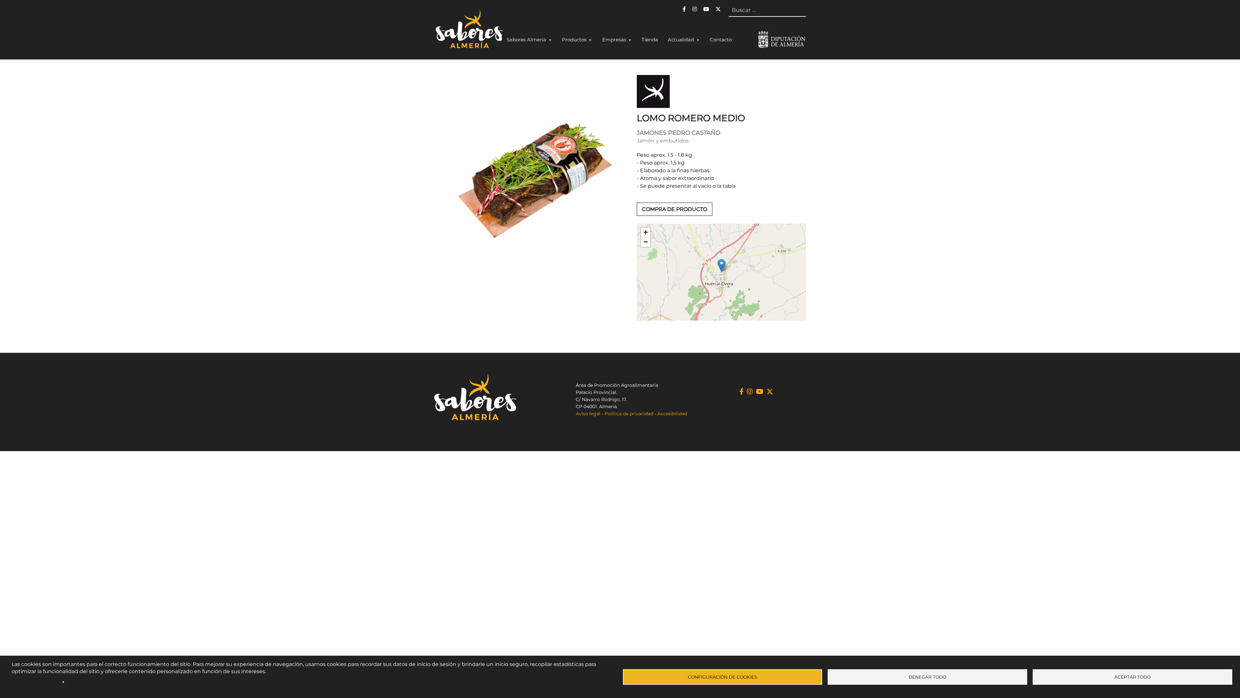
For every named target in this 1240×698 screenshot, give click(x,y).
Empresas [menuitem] (611, 41)
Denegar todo (927, 677)
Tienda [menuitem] (650, 40)
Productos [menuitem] (571, 41)
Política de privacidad (628, 414)
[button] (722, 265)
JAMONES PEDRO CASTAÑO (678, 132)
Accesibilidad (672, 414)
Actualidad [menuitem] (678, 41)
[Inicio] (468, 30)
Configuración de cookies (722, 677)
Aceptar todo (1132, 677)
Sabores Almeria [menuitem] (524, 41)
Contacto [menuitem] (721, 40)
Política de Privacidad (36, 681)
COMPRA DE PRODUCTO (674, 209)
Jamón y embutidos (663, 141)
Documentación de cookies (97, 681)
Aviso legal (588, 414)
